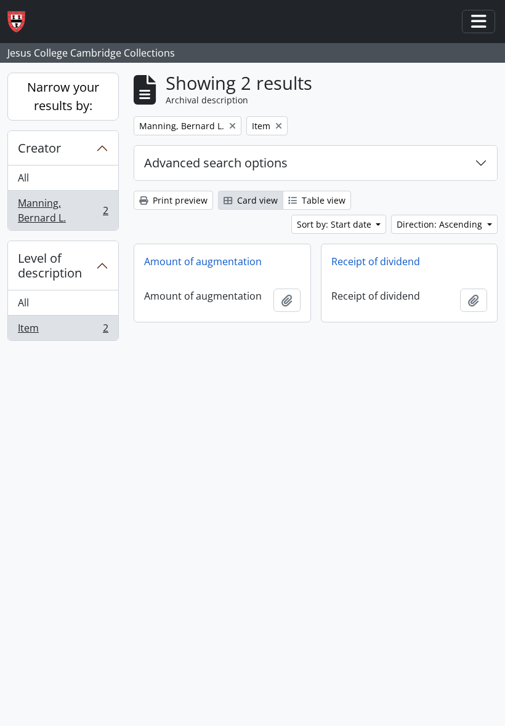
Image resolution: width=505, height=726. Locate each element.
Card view (256, 200)
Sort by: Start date (335, 224)
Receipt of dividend (375, 261)
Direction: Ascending (441, 224)
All (23, 178)
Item (62, 330)
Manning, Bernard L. (62, 210)
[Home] (21, 22)
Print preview (179, 200)
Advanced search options (216, 162)
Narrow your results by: (63, 96)
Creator (39, 148)
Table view (322, 200)
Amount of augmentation (203, 261)
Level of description (50, 265)
